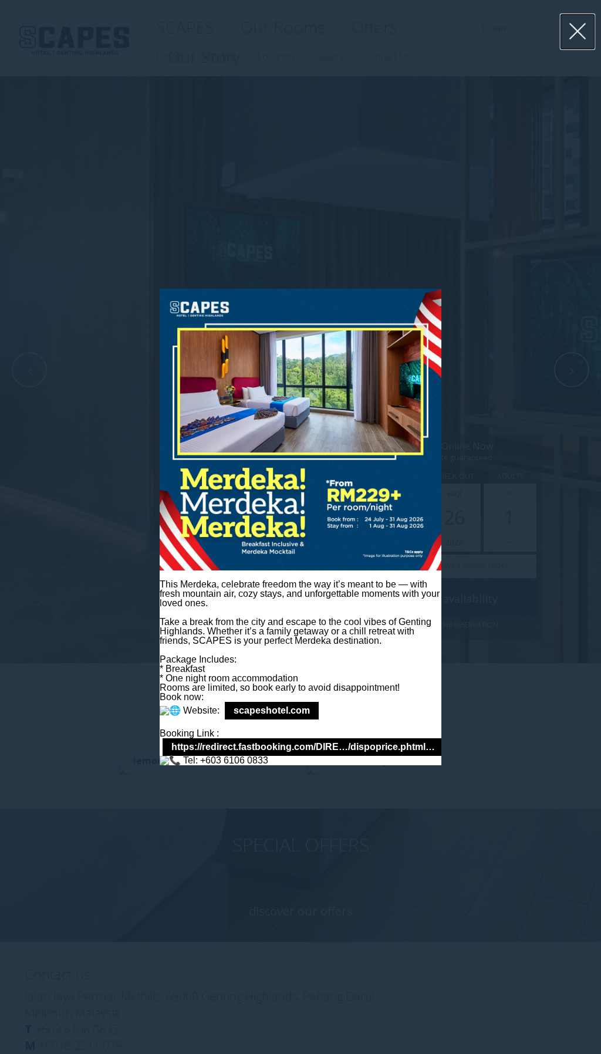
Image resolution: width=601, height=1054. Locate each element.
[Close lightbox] (578, 31)
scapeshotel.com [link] (272, 710)
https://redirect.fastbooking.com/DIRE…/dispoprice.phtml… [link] (303, 747)
